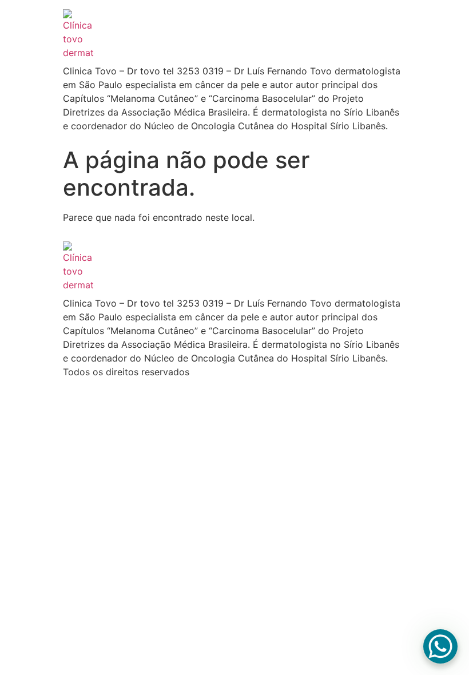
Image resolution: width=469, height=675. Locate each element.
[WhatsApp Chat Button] (440, 646)
